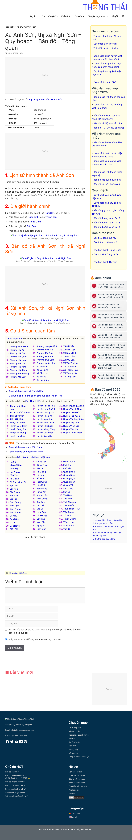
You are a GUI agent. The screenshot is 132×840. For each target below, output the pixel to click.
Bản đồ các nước (12, 772)
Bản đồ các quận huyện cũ (107, 179)
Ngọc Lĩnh (33, 217)
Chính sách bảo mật (77, 775)
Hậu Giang (42, 488)
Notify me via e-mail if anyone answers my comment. (34, 639)
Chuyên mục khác (97, 16)
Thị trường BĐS (49, 16)
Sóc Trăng (68, 488)
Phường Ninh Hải (45, 349)
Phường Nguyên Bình (47, 346)
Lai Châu (41, 505)
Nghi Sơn (49, 213)
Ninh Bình (41, 529)
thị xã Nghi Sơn (37, 99)
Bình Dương (15, 502)
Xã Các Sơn (42, 370)
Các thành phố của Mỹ (105, 242)
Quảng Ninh (69, 481)
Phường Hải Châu (18, 356)
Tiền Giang (68, 512)
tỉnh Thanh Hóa (54, 99)
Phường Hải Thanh (19, 370)
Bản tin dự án (74, 731)
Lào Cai (40, 508)
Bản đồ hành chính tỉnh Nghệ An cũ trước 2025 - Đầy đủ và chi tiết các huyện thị (111, 346)
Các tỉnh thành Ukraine (105, 262)
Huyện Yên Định (71, 429)
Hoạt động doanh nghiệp (79, 735)
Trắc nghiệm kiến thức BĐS (16, 796)
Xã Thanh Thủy (70, 370)
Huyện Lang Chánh (46, 409)
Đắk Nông (15, 525)
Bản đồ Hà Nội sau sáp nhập (108, 123)
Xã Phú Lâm (69, 356)
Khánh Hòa (42, 495)
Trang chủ (10, 27)
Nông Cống (36, 221)
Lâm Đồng (42, 515)
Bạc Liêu (14, 485)
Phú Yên (67, 468)
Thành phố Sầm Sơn (20, 412)
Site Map (72, 793)
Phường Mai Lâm (18, 377)
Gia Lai (40, 468)
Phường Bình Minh (19, 346)
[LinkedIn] (21, 743)
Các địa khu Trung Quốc (105, 254)
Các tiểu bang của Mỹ (104, 238)
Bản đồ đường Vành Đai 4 (106, 227)
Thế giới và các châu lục (105, 48)
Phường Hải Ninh (18, 366)
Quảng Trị (68, 485)
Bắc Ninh (14, 495)
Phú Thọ (67, 465)
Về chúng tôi (74, 790)
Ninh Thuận (69, 461)
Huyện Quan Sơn (45, 436)
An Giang (14, 478)
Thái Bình (67, 498)
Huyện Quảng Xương (73, 405)
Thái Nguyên (69, 502)
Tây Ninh (67, 495)
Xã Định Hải (42, 373)
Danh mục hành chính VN (15, 789)
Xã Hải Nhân (43, 380)
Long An (41, 519)
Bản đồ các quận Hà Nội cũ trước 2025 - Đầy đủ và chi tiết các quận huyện (110, 326)
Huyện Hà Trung (18, 432)
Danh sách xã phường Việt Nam (25, 447)
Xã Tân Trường (70, 363)
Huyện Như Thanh (46, 422)
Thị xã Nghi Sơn (14, 338)
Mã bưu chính (74, 753)
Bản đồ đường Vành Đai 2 (106, 218)
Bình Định (14, 505)
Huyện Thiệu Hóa (71, 412)
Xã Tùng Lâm (69, 376)
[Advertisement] (45, 75)
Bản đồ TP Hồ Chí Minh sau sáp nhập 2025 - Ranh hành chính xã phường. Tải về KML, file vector (111, 316)
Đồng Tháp (42, 465)
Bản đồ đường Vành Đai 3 (106, 222)
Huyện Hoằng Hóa (46, 405)
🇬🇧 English (73, 817)
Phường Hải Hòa (18, 360)
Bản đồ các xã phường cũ (106, 184)
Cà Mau (13, 515)
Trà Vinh (67, 515)
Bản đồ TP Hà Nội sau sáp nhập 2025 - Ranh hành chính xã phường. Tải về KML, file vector (111, 336)
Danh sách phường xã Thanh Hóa (26, 391)
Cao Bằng (14, 519)
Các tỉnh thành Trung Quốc (107, 250)
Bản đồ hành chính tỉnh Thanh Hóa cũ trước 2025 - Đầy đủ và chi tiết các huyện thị (111, 306)
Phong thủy (73, 749)
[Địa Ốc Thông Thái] (105, 5)
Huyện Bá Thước (18, 422)
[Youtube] (16, 743)
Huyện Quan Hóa (45, 432)
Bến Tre (13, 499)
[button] (123, 16)
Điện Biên (14, 529)
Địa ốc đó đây (74, 742)
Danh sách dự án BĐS (104, 82)
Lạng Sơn (41, 512)
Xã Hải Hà (41, 376)
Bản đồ (78, 16)
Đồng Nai (41, 461)
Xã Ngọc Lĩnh (70, 353)
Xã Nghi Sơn (69, 349)
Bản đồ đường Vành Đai (15, 782)
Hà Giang (41, 471)
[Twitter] (12, 743)
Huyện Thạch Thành (73, 409)
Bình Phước (15, 509)
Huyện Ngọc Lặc (45, 419)
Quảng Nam (69, 475)
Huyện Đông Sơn (18, 429)
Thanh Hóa (68, 505)
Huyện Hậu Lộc (17, 436)
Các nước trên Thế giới (105, 43)
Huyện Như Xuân (45, 426)
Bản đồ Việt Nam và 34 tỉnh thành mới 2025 (111, 366)
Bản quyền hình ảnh (77, 783)
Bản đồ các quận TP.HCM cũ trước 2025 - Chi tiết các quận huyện (111, 285)
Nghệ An (41, 525)
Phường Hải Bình (18, 353)
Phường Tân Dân (45, 353)
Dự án (33, 16)
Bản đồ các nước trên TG (15, 785)
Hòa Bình (41, 485)
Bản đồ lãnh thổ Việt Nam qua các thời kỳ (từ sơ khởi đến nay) (110, 296)
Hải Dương (42, 481)
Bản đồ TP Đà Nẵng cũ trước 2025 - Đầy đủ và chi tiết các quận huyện (111, 356)
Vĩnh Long (68, 522)
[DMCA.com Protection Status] (76, 798)
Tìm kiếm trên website (78, 786)
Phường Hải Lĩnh (18, 363)
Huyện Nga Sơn (44, 416)
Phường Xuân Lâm (46, 363)
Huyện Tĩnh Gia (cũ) (73, 432)
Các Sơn (31, 226)
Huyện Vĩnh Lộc (71, 426)
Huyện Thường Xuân (73, 419)
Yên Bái (67, 529)
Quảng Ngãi (69, 478)
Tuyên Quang (69, 519)
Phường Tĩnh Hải (45, 356)
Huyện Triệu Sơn (71, 422)
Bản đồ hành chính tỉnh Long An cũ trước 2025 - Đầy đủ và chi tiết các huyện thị (111, 376)
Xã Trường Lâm (70, 373)
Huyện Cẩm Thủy (18, 426)
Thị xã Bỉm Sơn (17, 416)
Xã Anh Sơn (42, 366)
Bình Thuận (15, 512)
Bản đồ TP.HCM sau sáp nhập (109, 127)
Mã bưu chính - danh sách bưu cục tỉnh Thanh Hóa (35, 395)
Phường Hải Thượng (20, 373)
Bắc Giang (15, 492)
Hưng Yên (41, 492)
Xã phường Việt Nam (26, 27)
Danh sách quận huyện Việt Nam (26, 451)
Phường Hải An (17, 350)
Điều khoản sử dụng (77, 779)
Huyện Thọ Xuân (71, 416)
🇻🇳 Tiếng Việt (74, 813)
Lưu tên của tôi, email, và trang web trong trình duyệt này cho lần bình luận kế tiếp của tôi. (44, 631)
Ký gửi (115, 16)
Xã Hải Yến (68, 346)
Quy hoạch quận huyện (15, 792)
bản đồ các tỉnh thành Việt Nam (34, 457)
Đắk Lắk (14, 522)
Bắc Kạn (14, 488)
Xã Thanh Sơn (70, 366)
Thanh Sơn (51, 217)
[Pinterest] (25, 743)
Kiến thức (66, 16)
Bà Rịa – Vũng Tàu (18, 482)
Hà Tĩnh (40, 478)
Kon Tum (41, 502)
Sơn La (66, 492)
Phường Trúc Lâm (45, 359)
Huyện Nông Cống (46, 429)
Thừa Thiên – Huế (71, 508)
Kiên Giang (42, 498)
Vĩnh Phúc (68, 525)
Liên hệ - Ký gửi (75, 772)
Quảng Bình (69, 471)
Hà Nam (40, 475)
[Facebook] (7, 743)
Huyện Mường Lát (45, 412)
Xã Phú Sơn (69, 359)
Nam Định (41, 522)
